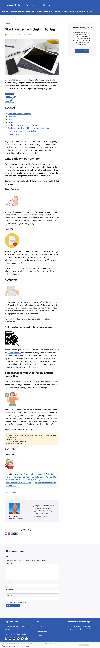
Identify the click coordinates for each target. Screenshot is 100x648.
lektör (27, 254)
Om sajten (40, 626)
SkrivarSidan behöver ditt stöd (23, 131)
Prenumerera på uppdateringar (17, 602)
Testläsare (12, 116)
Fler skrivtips (10, 492)
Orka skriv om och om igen (19, 113)
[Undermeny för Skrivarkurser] (53, 11)
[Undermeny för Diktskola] (42, 11)
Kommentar (10, 563)
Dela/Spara (22, 534)
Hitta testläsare (12, 477)
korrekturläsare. (14, 352)
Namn (8, 582)
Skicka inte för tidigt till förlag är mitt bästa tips (28, 128)
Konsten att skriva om (29, 480)
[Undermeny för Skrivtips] (24, 11)
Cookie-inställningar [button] (84, 645)
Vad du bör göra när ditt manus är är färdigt (35, 474)
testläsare (25, 215)
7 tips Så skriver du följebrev (32, 477)
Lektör (10, 119)
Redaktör (11, 122)
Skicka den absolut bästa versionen (23, 125)
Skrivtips (7, 23)
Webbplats (9, 595)
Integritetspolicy (42, 631)
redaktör (30, 311)
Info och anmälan (82, 51)
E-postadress (10, 589)
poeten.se (44, 516)
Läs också (14, 134)
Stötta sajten (83, 630)
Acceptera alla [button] (94, 645)
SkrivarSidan (13, 5)
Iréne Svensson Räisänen (14, 634)
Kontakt (40, 635)
